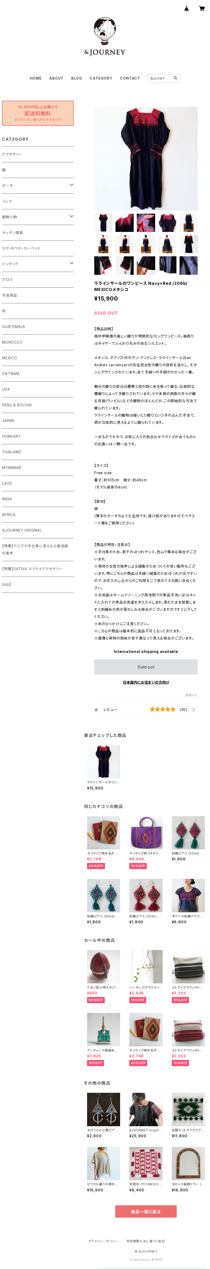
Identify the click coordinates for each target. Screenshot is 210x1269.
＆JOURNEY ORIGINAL (22, 530)
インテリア (10, 264)
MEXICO (9, 358)
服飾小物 (9, 217)
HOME (36, 78)
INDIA (7, 499)
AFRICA (9, 514)
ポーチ (7, 185)
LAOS (7, 483)
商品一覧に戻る (146, 1211)
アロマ (7, 279)
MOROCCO (12, 342)
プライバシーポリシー (103, 1241)
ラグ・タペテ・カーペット (21, 248)
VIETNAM (10, 373)
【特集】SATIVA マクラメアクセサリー (32, 569)
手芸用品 (9, 295)
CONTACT (130, 78)
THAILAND (11, 452)
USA (6, 389)
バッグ (7, 201)
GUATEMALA (13, 326)
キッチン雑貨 (12, 232)
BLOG (76, 78)
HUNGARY (11, 436)
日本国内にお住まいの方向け (146, 682)
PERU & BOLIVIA (17, 405)
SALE (6, 584)
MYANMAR (11, 467)
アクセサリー (12, 154)
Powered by (140, 1260)
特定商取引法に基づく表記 (146, 1241)
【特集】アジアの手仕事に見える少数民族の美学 (35, 549)
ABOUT (56, 78)
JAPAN (8, 420)
